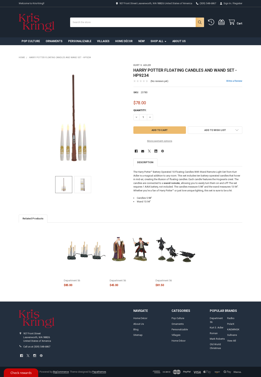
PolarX (230, 323)
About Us (179, 41)
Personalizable (79, 41)
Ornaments (54, 41)
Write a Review (234, 80)
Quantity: (140, 110)
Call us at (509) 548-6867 (36, 346)
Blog (136, 329)
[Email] (142, 151)
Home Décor (124, 41)
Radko (230, 318)
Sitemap (138, 335)
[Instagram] (34, 355)
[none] (73, 118)
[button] (215, 130)
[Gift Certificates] (222, 22)
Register (237, 3)
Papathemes (99, 371)
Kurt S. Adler (216, 327)
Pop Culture (31, 41)
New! (141, 41)
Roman (214, 333)
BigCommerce (61, 371)
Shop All (157, 41)
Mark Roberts (217, 338)
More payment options (159, 141)
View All (231, 340)
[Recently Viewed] (212, 22)
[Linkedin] (156, 151)
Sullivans (232, 335)
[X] (149, 151)
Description (145, 162)
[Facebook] (136, 151)
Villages (103, 41)
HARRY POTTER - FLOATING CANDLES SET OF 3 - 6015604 (80, 275)
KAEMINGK (233, 329)
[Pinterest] (162, 151)
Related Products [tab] (33, 218)
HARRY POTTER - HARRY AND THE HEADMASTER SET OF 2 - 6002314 (130, 275)
